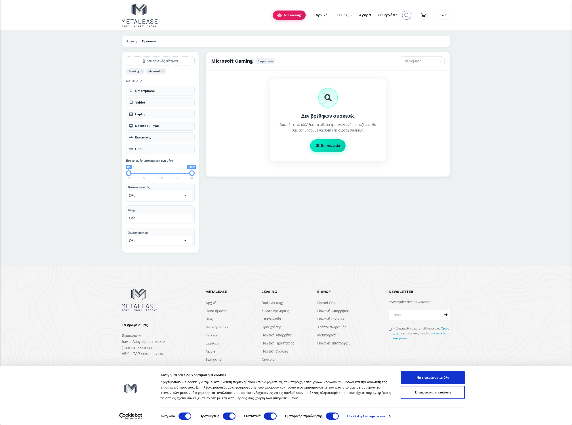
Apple (210, 351)
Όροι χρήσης (271, 327)
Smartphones (217, 327)
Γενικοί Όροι (326, 303)
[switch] (229, 416)
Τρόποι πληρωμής (331, 327)
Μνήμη (132, 210)
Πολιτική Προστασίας (277, 343)
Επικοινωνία (330, 146)
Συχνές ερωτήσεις (275, 311)
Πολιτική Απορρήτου (277, 335)
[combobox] (443, 15)
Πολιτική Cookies (274, 351)
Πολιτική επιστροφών (333, 343)
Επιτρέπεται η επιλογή (433, 392)
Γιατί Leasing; (272, 303)
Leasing (341, 15)
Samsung (213, 359)
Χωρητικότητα (137, 232)
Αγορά (365, 15)
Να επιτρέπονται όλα (432, 377)
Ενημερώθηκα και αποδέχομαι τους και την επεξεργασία (421, 333)
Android (268, 359)
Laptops (212, 343)
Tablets (212, 335)
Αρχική (322, 15)
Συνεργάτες (388, 15)
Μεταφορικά (326, 335)
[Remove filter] (141, 71)
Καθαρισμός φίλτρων (162, 61)
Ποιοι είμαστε (216, 311)
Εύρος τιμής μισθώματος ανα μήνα (149, 160)
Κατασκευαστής (139, 187)
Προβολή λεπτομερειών (366, 416)
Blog (209, 319)
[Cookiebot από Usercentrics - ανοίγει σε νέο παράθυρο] (130, 416)
